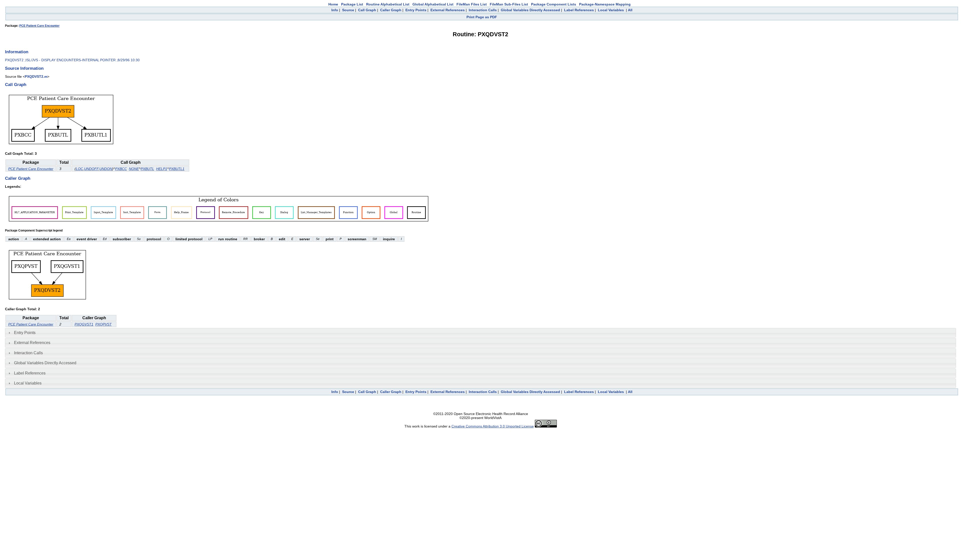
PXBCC (121, 169)
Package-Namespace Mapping (605, 4)
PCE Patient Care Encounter (39, 25)
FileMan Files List (471, 4)
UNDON (105, 169)
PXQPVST (103, 324)
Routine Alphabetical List (387, 4)
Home (333, 4)
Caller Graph (390, 10)
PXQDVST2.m (36, 76)
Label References (579, 10)
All (630, 10)
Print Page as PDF (481, 17)
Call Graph (367, 10)
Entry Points (415, 10)
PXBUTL (147, 169)
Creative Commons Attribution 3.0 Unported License (492, 426)
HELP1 (161, 169)
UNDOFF (91, 169)
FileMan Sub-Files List (509, 4)
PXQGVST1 (84, 324)
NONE (134, 169)
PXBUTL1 (176, 169)
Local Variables (611, 10)
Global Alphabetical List (432, 4)
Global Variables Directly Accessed (530, 10)
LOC (79, 169)
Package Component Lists (553, 4)
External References (447, 10)
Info (334, 10)
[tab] (480, 333)
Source (348, 10)
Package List (352, 4)
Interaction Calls (483, 10)
